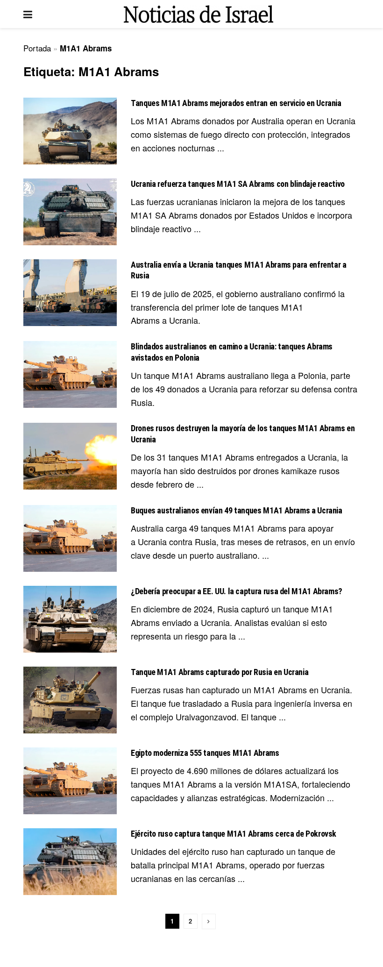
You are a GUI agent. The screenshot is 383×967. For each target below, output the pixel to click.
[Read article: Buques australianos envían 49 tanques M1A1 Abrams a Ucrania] (70, 538)
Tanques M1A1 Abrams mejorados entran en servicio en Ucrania (236, 103)
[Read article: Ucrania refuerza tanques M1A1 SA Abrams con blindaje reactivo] (70, 211)
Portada (37, 48)
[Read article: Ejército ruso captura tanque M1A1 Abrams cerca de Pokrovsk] (70, 861)
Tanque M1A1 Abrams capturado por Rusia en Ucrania (219, 672)
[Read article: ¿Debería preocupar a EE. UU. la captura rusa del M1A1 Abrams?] (70, 619)
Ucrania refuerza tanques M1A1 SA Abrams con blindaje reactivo (238, 184)
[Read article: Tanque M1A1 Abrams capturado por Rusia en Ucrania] (70, 700)
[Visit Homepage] (198, 14)
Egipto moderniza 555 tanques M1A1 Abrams (205, 753)
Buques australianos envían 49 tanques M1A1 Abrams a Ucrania (236, 510)
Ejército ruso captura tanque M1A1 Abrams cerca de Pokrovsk (233, 834)
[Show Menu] (27, 14)
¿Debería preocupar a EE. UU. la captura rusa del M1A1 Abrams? (236, 591)
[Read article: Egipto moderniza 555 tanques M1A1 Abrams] (70, 780)
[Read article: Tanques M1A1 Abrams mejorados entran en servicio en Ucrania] (70, 131)
